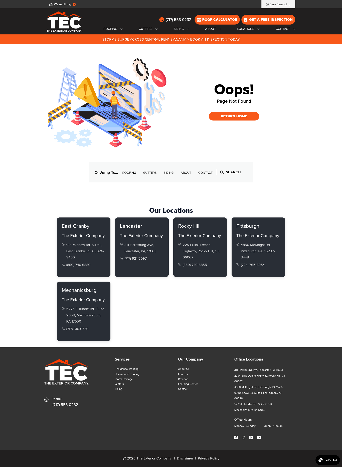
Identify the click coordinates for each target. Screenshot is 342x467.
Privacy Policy (208, 458)
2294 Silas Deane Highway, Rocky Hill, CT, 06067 (201, 251)
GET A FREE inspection (271, 19)
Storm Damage (124, 379)
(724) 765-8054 (253, 264)
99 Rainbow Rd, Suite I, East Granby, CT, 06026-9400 (85, 251)
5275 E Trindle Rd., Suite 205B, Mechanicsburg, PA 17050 (85, 315)
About (186, 172)
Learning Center (188, 384)
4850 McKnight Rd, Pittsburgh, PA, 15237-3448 (258, 251)
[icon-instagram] (244, 437)
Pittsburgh (247, 226)
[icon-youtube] (259, 437)
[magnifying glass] (222, 172)
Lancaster (131, 226)
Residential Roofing (127, 369)
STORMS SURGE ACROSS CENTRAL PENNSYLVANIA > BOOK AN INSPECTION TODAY (171, 39)
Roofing (129, 172)
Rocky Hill (189, 226)
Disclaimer (185, 458)
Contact (205, 172)
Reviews (183, 379)
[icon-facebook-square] (236, 437)
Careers (183, 374)
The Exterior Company (83, 235)
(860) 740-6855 (195, 264)
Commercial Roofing (127, 374)
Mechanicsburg (79, 290)
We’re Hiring (62, 4)
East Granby (75, 226)
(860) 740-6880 (78, 264)
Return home (234, 116)
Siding (169, 172)
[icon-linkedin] (251, 437)
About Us (184, 369)
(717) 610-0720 (77, 328)
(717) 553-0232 (178, 19)
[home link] (64, 21)
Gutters (150, 172)
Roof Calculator (219, 19)
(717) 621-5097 (135, 258)
